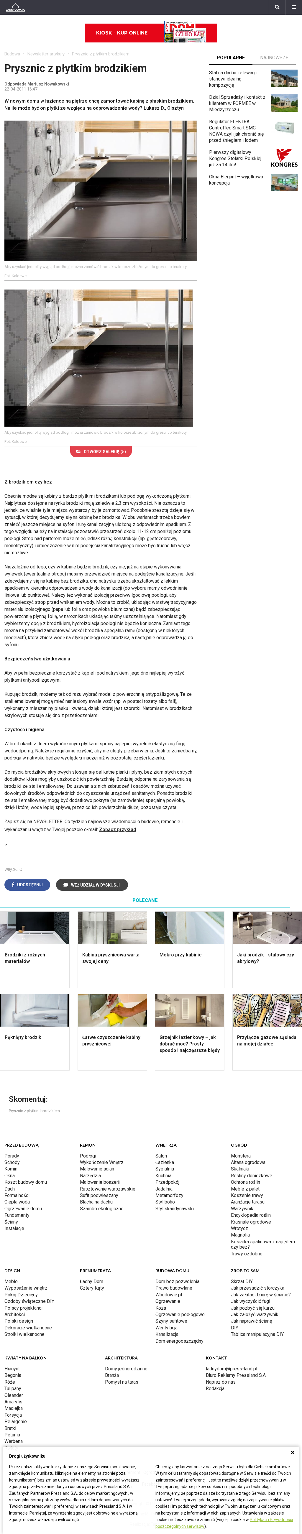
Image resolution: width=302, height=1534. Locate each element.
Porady (11, 1156)
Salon (161, 1156)
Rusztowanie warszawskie (107, 1189)
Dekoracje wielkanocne (28, 1328)
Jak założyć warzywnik (254, 1314)
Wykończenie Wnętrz (102, 1162)
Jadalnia (164, 1189)
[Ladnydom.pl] (15, 7)
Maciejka (13, 1408)
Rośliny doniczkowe (251, 1175)
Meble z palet (245, 1189)
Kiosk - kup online (121, 33)
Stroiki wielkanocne (24, 1334)
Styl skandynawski (174, 1208)
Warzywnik (242, 1208)
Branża (112, 1375)
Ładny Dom (91, 1281)
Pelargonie (15, 1421)
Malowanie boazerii (100, 1182)
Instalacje (14, 1228)
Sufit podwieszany (99, 1195)
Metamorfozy (169, 1195)
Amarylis (13, 1402)
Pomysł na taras (121, 1382)
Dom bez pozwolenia (177, 1281)
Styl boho (165, 1202)
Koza (160, 1308)
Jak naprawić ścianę (251, 1321)
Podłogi (88, 1156)
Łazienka (164, 1162)
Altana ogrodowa (248, 1162)
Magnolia (240, 1235)
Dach (9, 1189)
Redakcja (215, 1388)
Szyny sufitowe (171, 1321)
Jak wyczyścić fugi (250, 1301)
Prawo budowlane (173, 1288)
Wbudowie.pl (168, 1295)
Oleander (13, 1395)
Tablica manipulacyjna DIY (257, 1334)
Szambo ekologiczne (102, 1208)
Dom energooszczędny (179, 1341)
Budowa (12, 54)
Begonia (12, 1375)
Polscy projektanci (23, 1308)
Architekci (14, 1314)
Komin (10, 1169)
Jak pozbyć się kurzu (253, 1308)
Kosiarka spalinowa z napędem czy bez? (263, 1244)
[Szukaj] (277, 7)
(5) (105, 451)
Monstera (241, 1156)
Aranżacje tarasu (248, 1202)
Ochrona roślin (245, 1182)
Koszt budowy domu (25, 1182)
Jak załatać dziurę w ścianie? (261, 1295)
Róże (9, 1382)
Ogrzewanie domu (23, 1208)
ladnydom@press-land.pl (231, 1369)
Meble (11, 1281)
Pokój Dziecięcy (21, 1295)
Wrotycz (239, 1228)
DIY (234, 1328)
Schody (12, 1162)
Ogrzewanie (167, 1301)
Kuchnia (163, 1175)
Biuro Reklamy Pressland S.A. (236, 1375)
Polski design (18, 1321)
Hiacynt (12, 1369)
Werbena (13, 1441)
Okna (9, 1175)
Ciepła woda (17, 1202)
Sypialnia (164, 1169)
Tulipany (12, 1388)
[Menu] (294, 7)
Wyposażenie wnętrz (25, 1288)
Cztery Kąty (92, 1288)
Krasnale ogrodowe (251, 1222)
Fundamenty (16, 1215)
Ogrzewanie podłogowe (180, 1314)
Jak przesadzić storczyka (257, 1288)
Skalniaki (240, 1169)
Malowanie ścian (97, 1169)
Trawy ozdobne (246, 1254)
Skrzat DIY (242, 1281)
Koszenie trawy (247, 1195)
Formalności (16, 1195)
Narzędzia (90, 1175)
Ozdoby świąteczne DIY (29, 1301)
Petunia (12, 1435)
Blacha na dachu (96, 1202)
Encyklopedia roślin (251, 1215)
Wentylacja (166, 1328)
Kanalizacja (166, 1334)
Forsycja (13, 1415)
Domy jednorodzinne (126, 1369)
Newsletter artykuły (46, 54)
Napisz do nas (221, 1382)
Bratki (10, 1428)
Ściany (11, 1222)
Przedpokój (167, 1182)
